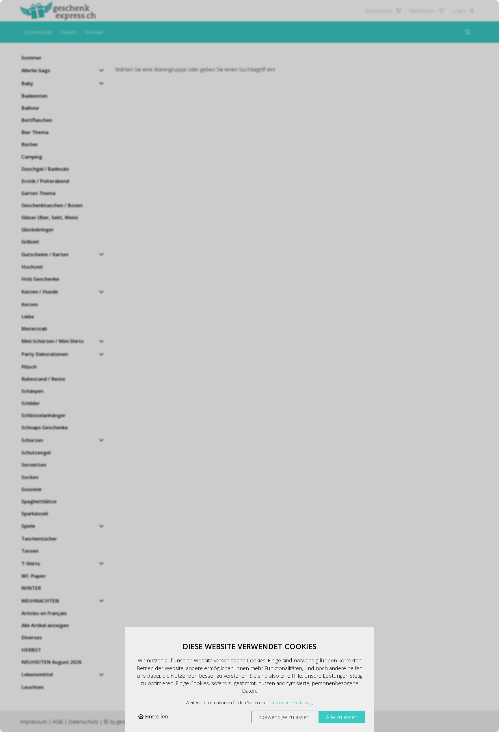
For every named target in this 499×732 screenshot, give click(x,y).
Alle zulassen (342, 717)
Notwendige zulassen (284, 717)
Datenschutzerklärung (290, 702)
